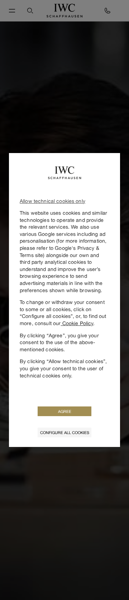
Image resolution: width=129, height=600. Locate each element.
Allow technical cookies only (52, 201)
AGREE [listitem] (64, 411)
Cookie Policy (77, 323)
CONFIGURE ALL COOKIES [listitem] (64, 432)
